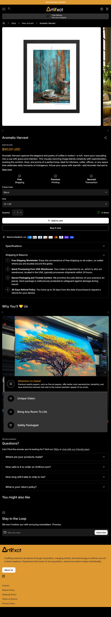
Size (4, 199)
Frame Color (7, 187)
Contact (5, 585)
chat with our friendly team (75, 449)
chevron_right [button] (106, 16)
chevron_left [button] (4, 16)
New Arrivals (28, 23)
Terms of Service (9, 599)
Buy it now (55, 228)
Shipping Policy (9, 594)
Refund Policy (8, 590)
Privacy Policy (8, 603)
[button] (55, 384)
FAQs (56, 449)
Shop (13, 23)
